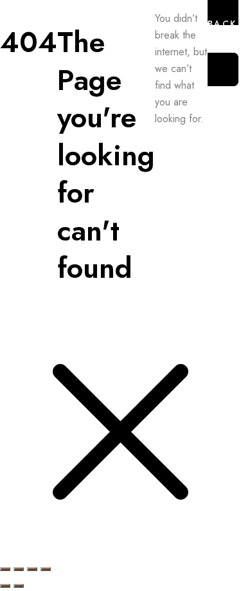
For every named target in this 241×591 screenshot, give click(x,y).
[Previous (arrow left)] (5, 586)
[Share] (32, 569)
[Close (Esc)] (45, 569)
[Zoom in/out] (5, 569)
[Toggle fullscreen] (18, 569)
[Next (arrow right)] (18, 586)
